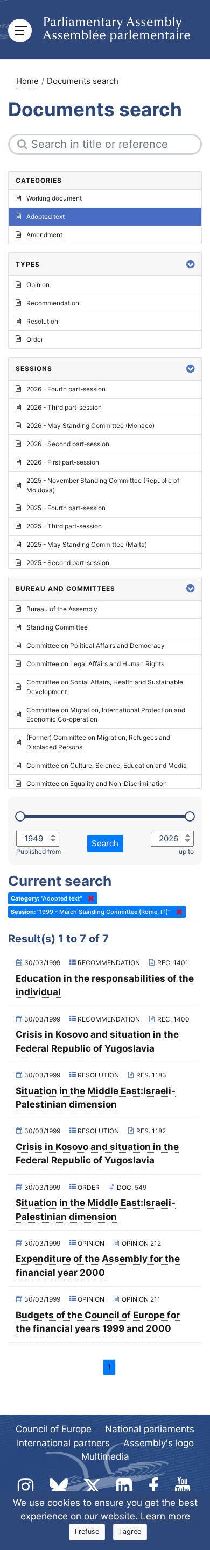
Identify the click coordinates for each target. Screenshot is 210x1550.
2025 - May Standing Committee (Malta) (86, 544)
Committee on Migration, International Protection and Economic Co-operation (105, 715)
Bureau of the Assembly (61, 609)
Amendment (44, 235)
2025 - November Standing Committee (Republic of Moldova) (102, 485)
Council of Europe (54, 1429)
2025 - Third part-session (64, 526)
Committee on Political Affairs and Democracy (95, 645)
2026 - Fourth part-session (66, 389)
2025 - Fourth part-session (66, 508)
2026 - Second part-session (67, 444)
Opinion (38, 285)
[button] (190, 264)
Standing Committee (57, 627)
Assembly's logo (158, 1443)
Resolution (42, 321)
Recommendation (52, 303)
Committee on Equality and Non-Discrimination (96, 784)
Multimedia (105, 1456)
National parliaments (149, 1429)
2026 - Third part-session (64, 407)
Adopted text (45, 216)
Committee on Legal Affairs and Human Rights (95, 664)
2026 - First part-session (62, 462)
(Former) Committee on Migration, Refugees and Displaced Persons (98, 742)
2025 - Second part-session (67, 563)
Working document (54, 198)
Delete (88, 898)
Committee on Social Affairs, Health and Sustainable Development (104, 687)
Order (34, 339)
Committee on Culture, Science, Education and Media (106, 765)
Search (105, 843)
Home (27, 81)
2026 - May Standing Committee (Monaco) (90, 426)
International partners (63, 1443)
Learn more (165, 1516)
